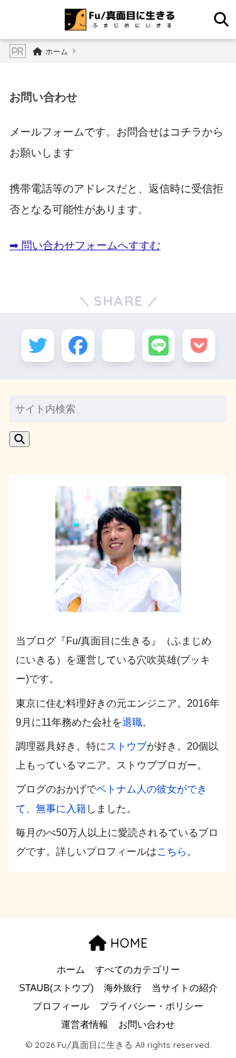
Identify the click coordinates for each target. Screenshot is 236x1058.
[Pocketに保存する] (199, 345)
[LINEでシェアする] (158, 345)
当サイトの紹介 (185, 988)
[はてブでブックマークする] (118, 345)
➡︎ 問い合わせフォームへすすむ (84, 246)
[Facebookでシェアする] (78, 345)
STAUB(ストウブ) (56, 988)
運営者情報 (84, 1025)
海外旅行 (123, 988)
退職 (132, 722)
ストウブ (126, 746)
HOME (127, 943)
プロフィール (61, 1006)
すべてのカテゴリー (137, 970)
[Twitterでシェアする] (37, 345)
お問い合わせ (146, 1025)
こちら (172, 851)
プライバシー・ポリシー (151, 1006)
